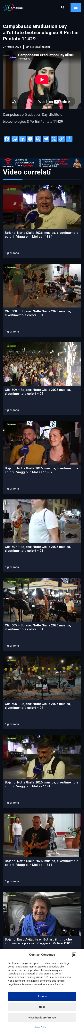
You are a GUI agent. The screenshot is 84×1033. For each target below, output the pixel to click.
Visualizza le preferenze (42, 1017)
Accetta (42, 996)
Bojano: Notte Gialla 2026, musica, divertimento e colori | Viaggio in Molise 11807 (41, 470)
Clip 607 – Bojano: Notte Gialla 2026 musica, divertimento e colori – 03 (38, 549)
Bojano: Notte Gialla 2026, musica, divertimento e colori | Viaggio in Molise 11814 (41, 234)
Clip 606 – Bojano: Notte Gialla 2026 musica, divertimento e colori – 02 (38, 706)
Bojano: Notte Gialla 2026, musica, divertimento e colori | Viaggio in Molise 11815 (41, 784)
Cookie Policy (40, 1027)
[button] (74, 955)
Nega (42, 1007)
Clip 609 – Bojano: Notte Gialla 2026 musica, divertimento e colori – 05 (38, 392)
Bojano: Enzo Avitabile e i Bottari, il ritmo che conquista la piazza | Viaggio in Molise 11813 (38, 941)
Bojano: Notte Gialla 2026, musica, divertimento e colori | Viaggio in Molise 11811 (41, 863)
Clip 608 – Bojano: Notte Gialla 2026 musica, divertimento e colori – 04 (38, 313)
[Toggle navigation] (76, 7)
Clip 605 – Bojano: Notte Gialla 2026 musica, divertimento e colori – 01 (38, 627)
